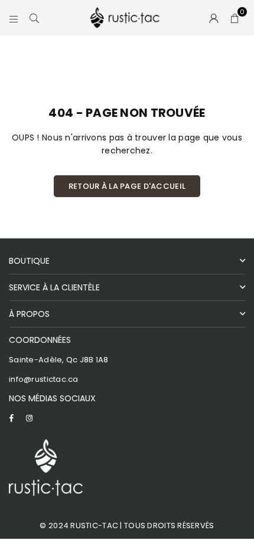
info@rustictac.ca (44, 379)
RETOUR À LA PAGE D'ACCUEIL (127, 186)
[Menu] (14, 18)
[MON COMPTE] (214, 18)
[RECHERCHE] (34, 18)
